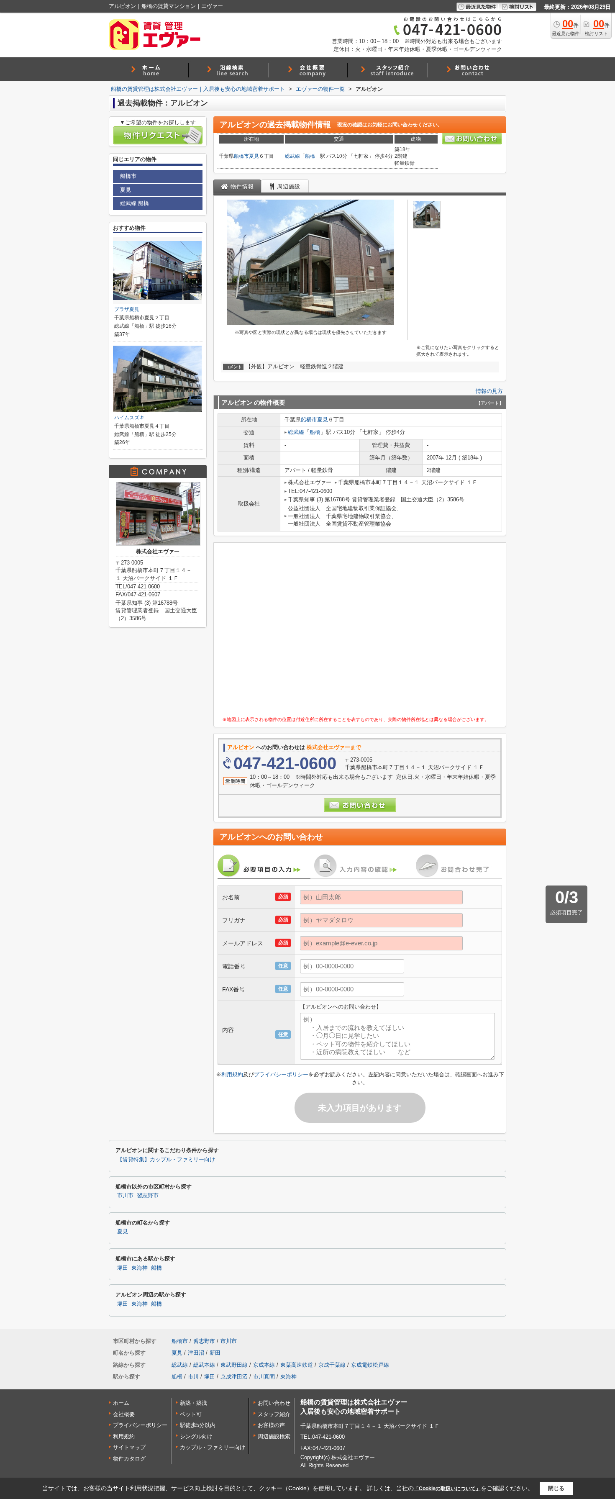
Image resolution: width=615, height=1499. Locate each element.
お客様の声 (271, 1425)
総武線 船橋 (134, 203)
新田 (215, 1353)
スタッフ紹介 (274, 1414)
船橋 (310, 156)
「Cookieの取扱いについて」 (447, 1488)
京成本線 (264, 1365)
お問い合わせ (274, 1403)
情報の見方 (489, 391)
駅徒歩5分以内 (197, 1425)
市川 (193, 1376)
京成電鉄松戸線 (370, 1365)
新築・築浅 (193, 1403)
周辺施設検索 (274, 1436)
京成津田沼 (234, 1376)
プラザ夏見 (126, 309)
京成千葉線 (332, 1365)
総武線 (292, 156)
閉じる (556, 1488)
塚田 (122, 1268)
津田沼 (196, 1353)
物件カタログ (129, 1458)
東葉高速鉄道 (296, 1365)
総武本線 (204, 1365)
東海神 (139, 1268)
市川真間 (264, 1376)
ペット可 (191, 1414)
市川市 (125, 1196)
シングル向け (196, 1436)
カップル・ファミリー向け (212, 1447)
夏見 (254, 156)
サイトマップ (129, 1447)
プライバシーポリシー (281, 1074)
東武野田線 (234, 1365)
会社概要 (124, 1414)
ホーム (121, 1403)
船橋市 (241, 156)
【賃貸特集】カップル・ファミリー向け (166, 1160)
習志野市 (148, 1196)
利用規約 (232, 1074)
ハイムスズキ (129, 418)
